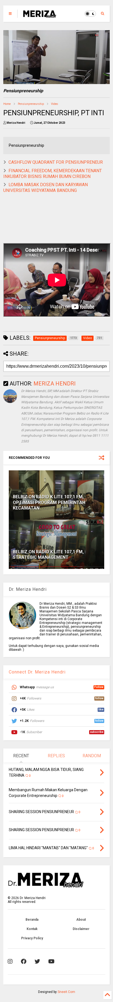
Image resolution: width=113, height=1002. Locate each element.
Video (54, 103)
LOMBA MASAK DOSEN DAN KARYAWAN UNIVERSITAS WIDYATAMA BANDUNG (45, 187)
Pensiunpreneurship (31, 103)
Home (7, 103)
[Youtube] (51, 961)
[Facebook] (23, 961)
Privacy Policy (32, 938)
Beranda (32, 920)
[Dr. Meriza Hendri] (39, 15)
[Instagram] (10, 961)
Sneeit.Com (66, 992)
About (81, 920)
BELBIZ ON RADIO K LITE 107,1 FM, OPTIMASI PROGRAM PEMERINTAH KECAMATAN (49, 502)
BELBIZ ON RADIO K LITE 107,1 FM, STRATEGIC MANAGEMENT (48, 554)
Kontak (32, 929)
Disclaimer (81, 929)
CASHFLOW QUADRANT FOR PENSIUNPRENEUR (56, 162)
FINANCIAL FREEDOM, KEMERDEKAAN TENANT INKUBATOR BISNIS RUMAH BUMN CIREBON (52, 173)
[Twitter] (37, 961)
